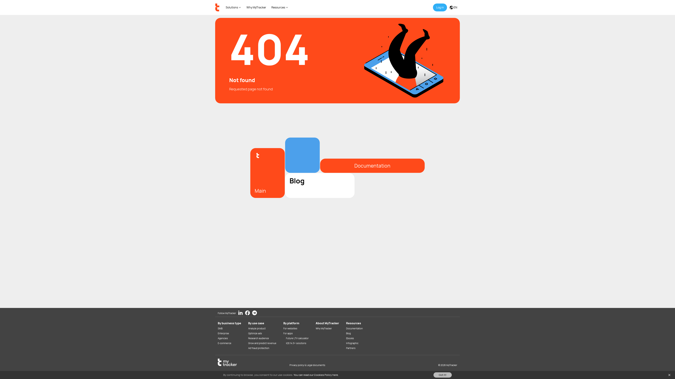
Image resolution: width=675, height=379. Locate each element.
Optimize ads (255, 333)
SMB (220, 328)
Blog (348, 333)
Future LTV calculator (297, 338)
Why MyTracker (256, 7)
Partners (350, 348)
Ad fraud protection (258, 348)
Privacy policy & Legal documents (307, 365)
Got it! (442, 375)
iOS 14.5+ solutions (296, 343)
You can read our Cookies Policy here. (316, 375)
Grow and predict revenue (262, 343)
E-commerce (224, 343)
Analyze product (257, 328)
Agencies (223, 338)
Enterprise (223, 333)
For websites (290, 328)
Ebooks (350, 338)
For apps (288, 333)
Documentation (354, 328)
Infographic (352, 343)
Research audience (258, 338)
